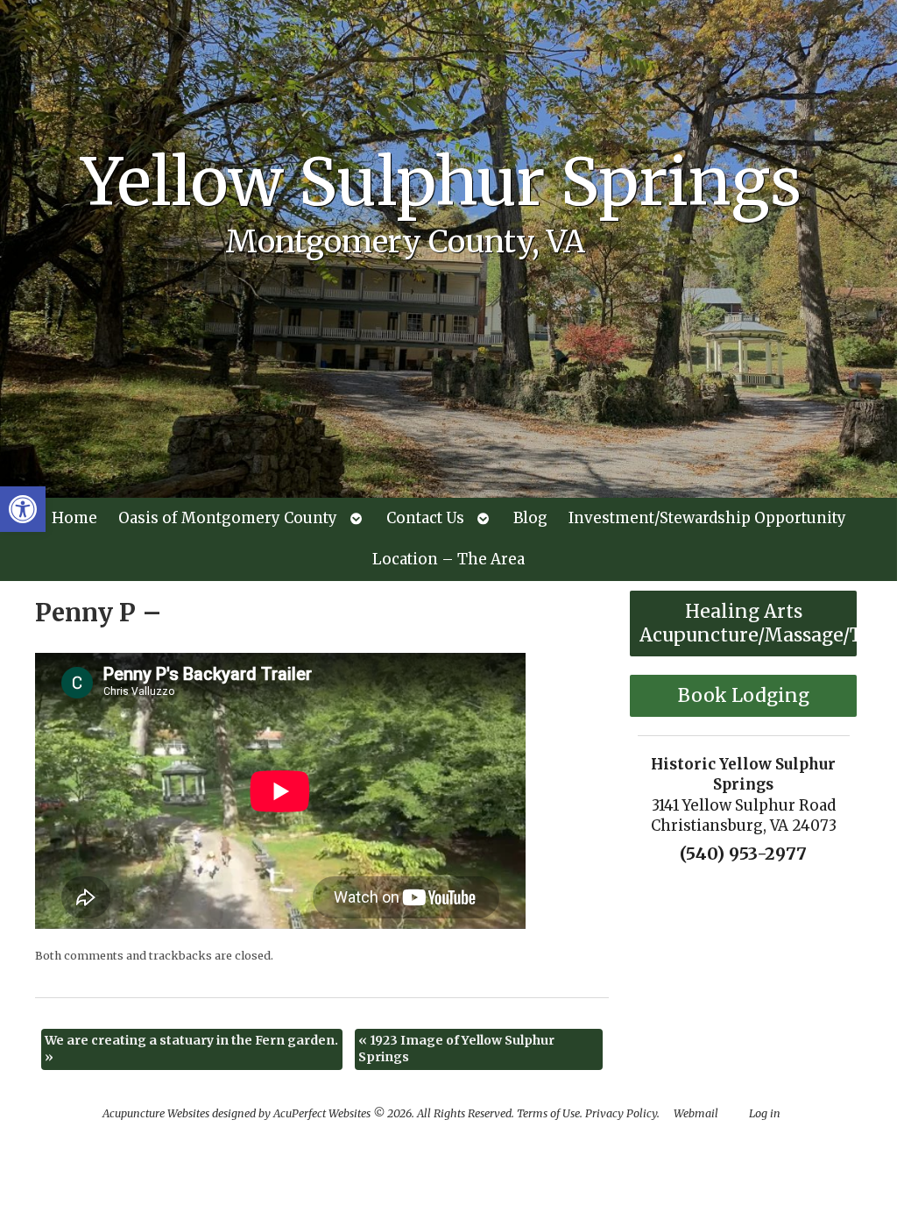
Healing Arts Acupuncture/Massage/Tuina (748, 623)
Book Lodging (743, 695)
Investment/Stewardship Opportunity (707, 518)
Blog (530, 518)
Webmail (696, 1113)
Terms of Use (548, 1113)
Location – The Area (448, 559)
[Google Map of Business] (743, 971)
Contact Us (425, 518)
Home (74, 518)
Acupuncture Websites (155, 1113)
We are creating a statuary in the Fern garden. (191, 1049)
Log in (764, 1113)
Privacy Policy (621, 1113)
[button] (23, 509)
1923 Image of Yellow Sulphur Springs (456, 1049)
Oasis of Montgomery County (227, 518)
